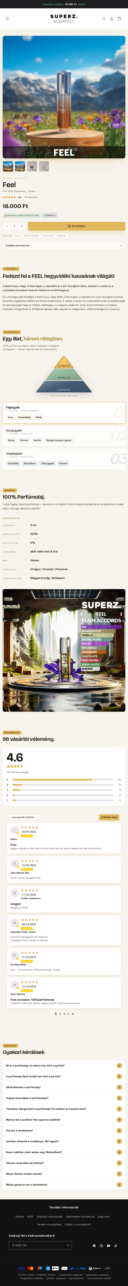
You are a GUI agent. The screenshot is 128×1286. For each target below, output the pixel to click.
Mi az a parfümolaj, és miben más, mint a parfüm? (35, 1065)
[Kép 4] (44, 166)
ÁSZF (30, 1216)
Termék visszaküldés (49, 1224)
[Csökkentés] (7, 226)
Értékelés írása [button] (109, 817)
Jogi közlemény (76, 1278)
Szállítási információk (17, 245)
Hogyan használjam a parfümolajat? (27, 1098)
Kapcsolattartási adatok (99, 1278)
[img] (69, 827)
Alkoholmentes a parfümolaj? (23, 1087)
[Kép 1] (8, 166)
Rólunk (20, 1216)
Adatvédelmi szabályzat (97, 1275)
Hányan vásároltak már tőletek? (25, 1163)
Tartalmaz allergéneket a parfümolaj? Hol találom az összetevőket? (46, 1109)
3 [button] (64, 1014)
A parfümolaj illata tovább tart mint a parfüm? (33, 1076)
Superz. (31, 1275)
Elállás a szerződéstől (78, 1224)
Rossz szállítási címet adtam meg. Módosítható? (34, 1152)
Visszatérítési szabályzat (70, 1275)
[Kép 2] (20, 166)
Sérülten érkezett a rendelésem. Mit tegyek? (32, 1141)
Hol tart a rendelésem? (19, 1130)
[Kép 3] (32, 166)
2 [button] (60, 1014)
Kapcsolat (104, 1216)
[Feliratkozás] (68, 1245)
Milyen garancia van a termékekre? (27, 1184)
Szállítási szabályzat (56, 1278)
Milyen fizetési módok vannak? (24, 1174)
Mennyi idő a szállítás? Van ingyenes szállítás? (33, 1119)
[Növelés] (22, 226)
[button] (7, 18)
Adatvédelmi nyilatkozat (80, 1216)
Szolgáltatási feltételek (31, 1278)
